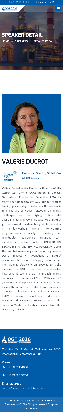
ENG (12, 2)
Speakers (21, 41)
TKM (26, 2)
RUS (18, 2)
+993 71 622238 (18, 375)
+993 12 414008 (18, 367)
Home (5, 41)
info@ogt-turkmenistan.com (26, 388)
